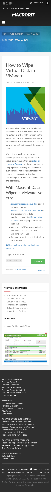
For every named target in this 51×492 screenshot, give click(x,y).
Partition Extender (10, 406)
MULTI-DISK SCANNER (39, 472)
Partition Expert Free (11, 382)
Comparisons (8, 395)
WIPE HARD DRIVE (17, 34)
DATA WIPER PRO (17, 472)
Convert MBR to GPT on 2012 (14, 429)
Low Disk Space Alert (16, 298)
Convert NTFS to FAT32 (16, 301)
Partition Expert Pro (10, 384)
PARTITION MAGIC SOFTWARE (15, 469)
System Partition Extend (17, 305)
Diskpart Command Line (17, 308)
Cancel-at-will (8, 458)
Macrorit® (41, 270)
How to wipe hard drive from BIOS (17, 421)
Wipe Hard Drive (20, 269)
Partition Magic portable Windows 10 (18, 424)
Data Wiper (7, 413)
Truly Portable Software (12, 448)
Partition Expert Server (12, 387)
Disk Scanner (7, 411)
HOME (5, 34)
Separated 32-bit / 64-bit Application (18, 445)
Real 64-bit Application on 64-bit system (19, 442)
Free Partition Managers (12, 403)
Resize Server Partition (16, 311)
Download (38, 261)
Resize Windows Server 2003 (14, 435)
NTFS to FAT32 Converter (12, 408)
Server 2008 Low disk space (14, 432)
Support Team (23, 8)
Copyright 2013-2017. (15, 254)
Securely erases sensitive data (24, 204)
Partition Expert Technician (14, 392)
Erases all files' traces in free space (26, 210)
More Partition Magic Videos (19, 326)
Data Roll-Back (8, 456)
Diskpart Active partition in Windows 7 (18, 427)
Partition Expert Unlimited (13, 390)
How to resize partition (16, 295)
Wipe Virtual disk (15, 260)
